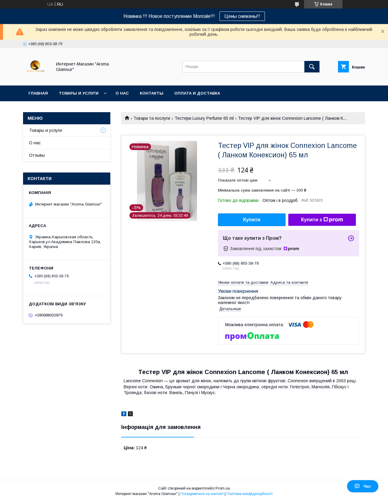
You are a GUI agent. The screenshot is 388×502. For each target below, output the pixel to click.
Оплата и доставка (197, 93)
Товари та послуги (151, 118)
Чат (367, 486)
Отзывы (37, 155)
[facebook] (123, 414)
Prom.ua (223, 488)
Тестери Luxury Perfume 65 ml (204, 118)
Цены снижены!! (242, 16)
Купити (251, 219)
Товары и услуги (79, 93)
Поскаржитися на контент (202, 494)
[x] (130, 414)
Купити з (311, 219)
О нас (122, 93)
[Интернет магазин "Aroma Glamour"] (36, 77)
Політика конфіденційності (249, 494)
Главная (38, 93)
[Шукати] (311, 66)
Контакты (151, 93)
